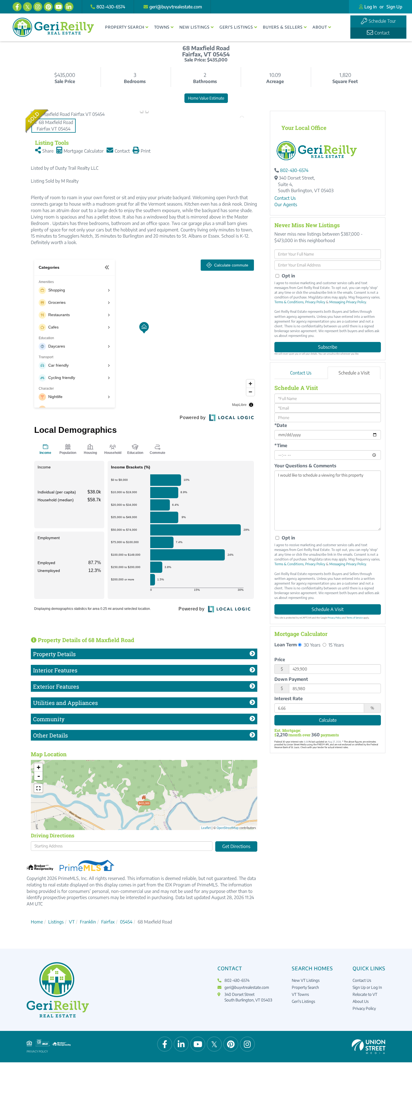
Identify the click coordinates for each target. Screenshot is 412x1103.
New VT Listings (306, 980)
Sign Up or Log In (367, 987)
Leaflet (206, 827)
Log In (370, 7)
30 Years (311, 645)
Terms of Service (354, 617)
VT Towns (300, 994)
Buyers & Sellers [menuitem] (283, 27)
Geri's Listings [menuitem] (236, 27)
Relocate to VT (365, 994)
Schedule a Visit (354, 373)
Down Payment (291, 679)
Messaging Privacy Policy (347, 302)
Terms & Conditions (289, 302)
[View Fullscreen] (38, 788)
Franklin (88, 922)
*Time (280, 445)
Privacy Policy (315, 302)
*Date (280, 425)
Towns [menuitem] (162, 27)
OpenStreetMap (228, 827)
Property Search (305, 987)
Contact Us (285, 198)
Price (279, 659)
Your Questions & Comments (305, 465)
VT (72, 922)
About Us (361, 1001)
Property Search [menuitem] (124, 27)
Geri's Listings (303, 1001)
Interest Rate (288, 698)
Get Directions (236, 846)
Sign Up (394, 7)
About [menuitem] (320, 27)
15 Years (335, 645)
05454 (126, 922)
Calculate (328, 720)
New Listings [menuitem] (194, 27)
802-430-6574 (110, 7)
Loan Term (285, 644)
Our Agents (285, 204)
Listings (56, 922)
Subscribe (327, 347)
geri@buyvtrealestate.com (175, 7)
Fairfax (108, 922)
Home (37, 922)
